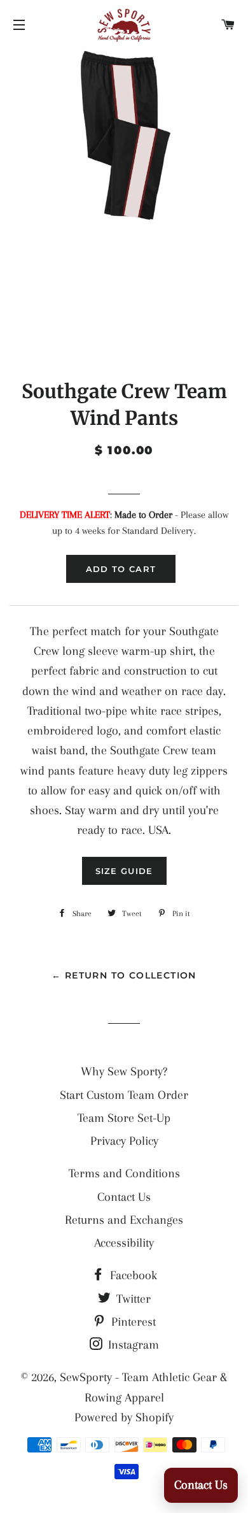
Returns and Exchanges (124, 1220)
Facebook (132, 1275)
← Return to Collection (124, 975)
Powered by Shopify (124, 1417)
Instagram (132, 1345)
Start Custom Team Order (124, 1095)
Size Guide (124, 871)
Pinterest (132, 1322)
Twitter (132, 1299)
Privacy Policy (124, 1141)
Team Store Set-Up (124, 1118)
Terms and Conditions (124, 1173)
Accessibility (124, 1243)
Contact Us (124, 1197)
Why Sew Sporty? (124, 1072)
